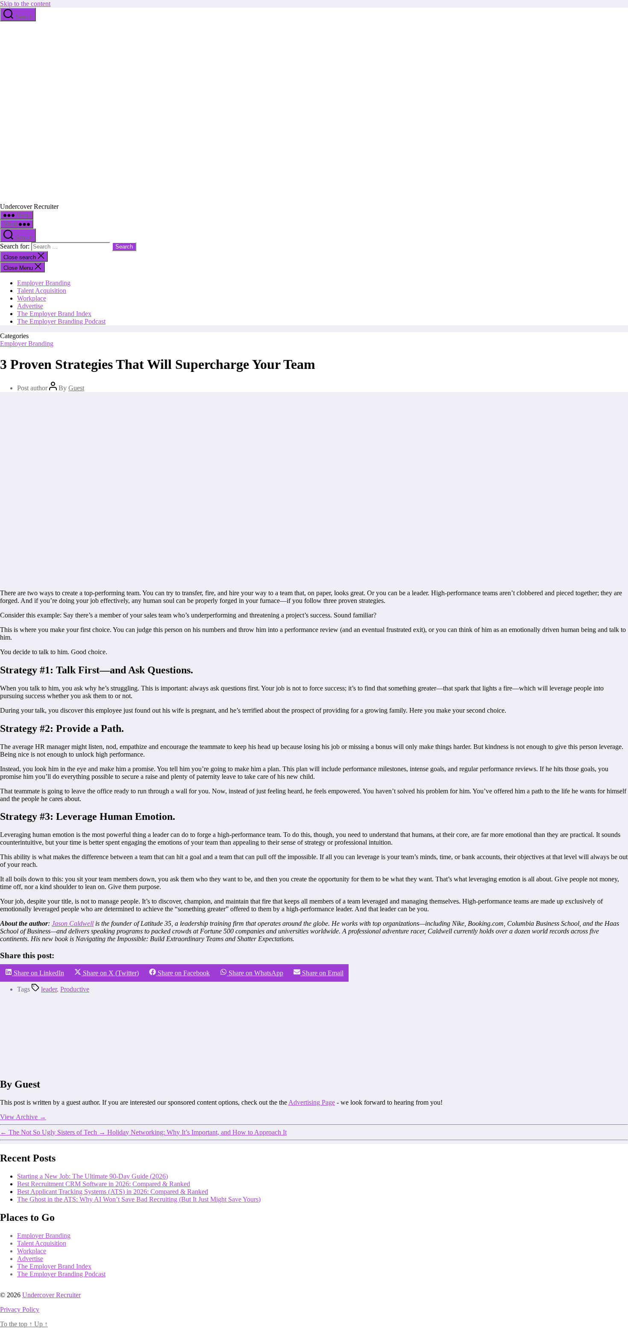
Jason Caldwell (73, 923)
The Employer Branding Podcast (61, 321)
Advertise (30, 306)
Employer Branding (43, 283)
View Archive (23, 1116)
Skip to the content (25, 3)
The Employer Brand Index (54, 313)
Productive (74, 989)
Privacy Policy (19, 1309)
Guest (76, 388)
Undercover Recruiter (51, 1295)
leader (49, 989)
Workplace (31, 298)
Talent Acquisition (41, 290)
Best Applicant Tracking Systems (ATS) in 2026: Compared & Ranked (112, 1191)
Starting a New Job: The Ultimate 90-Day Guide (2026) (92, 1175)
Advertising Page (311, 1102)
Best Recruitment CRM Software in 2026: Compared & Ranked (103, 1183)
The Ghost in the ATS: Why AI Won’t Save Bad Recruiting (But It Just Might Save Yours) (139, 1198)
